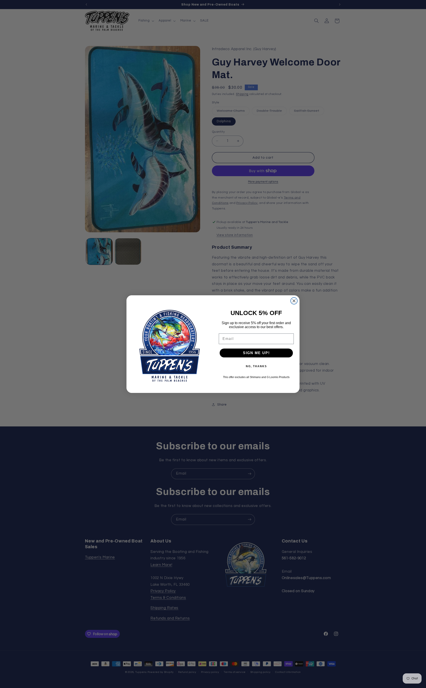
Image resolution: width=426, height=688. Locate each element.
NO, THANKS (256, 366)
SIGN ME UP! (256, 353)
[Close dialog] (294, 301)
